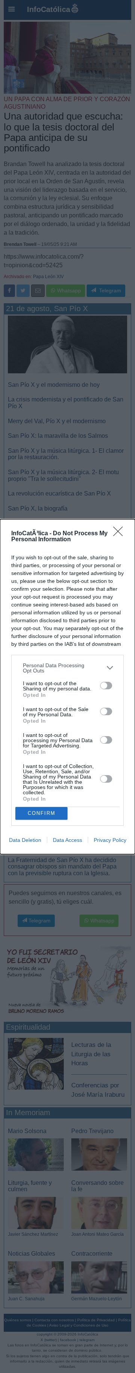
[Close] (120, 534)
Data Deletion (25, 840)
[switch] (106, 685)
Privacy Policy (110, 840)
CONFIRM (42, 813)
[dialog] (67, 686)
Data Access (67, 840)
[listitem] (67, 668)
